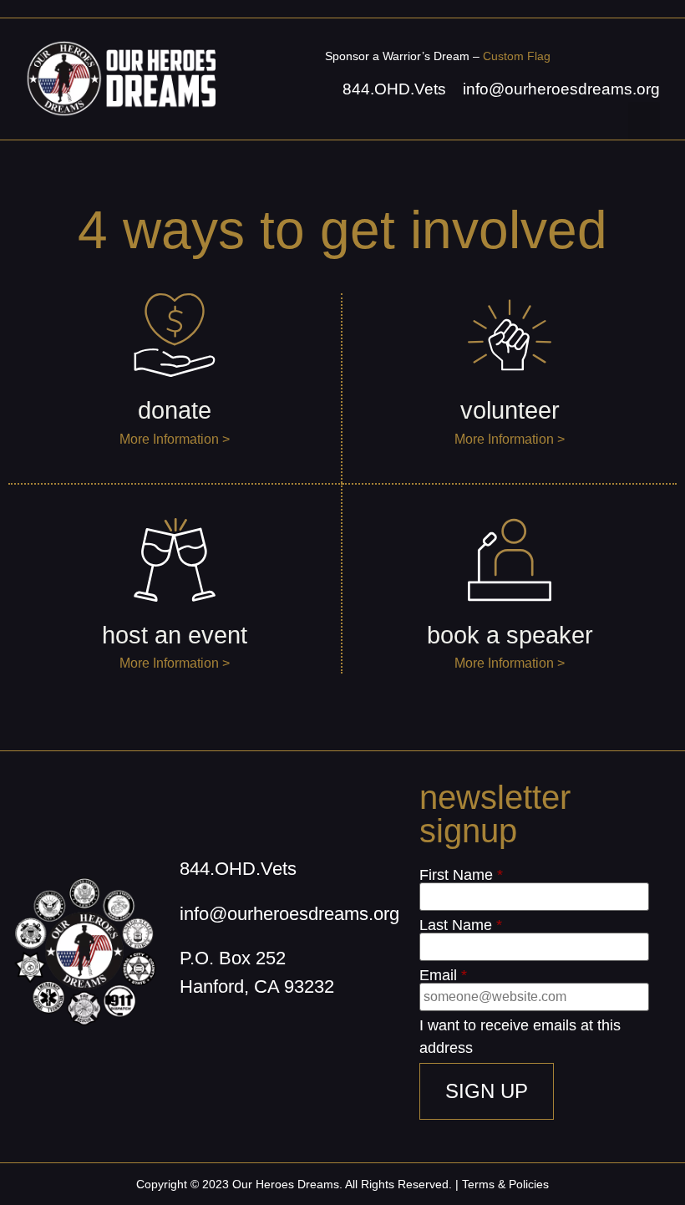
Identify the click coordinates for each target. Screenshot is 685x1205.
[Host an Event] (174, 560)
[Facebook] (188, 1037)
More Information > (174, 439)
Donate (174, 410)
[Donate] (174, 335)
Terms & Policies (505, 1184)
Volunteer (510, 410)
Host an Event (174, 635)
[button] (644, 121)
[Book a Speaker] (509, 560)
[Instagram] (229, 1037)
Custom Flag (517, 56)
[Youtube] (313, 1037)
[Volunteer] (509, 335)
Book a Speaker (510, 635)
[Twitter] (271, 1037)
